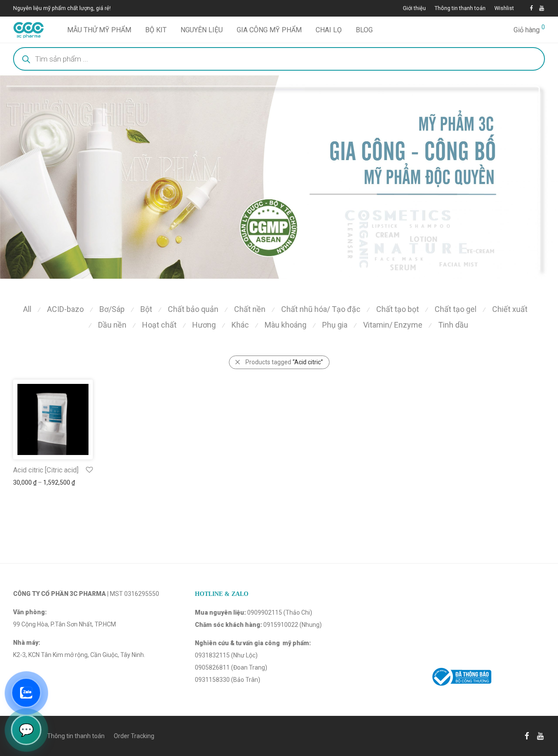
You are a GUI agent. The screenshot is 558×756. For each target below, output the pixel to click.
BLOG (364, 30)
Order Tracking (134, 735)
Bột (146, 309)
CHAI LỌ (329, 30)
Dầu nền (112, 324)
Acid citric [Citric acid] (45, 470)
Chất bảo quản (193, 309)
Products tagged (284, 362)
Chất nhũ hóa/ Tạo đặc (321, 309)
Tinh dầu (453, 324)
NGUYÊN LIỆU (201, 30)
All (27, 309)
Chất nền (249, 309)
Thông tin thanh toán (460, 8)
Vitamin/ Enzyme (392, 324)
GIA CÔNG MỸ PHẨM (269, 30)
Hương (204, 324)
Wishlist (504, 8)
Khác (240, 324)
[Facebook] (531, 8)
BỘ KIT (156, 30)
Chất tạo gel (455, 309)
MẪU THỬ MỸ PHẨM (99, 30)
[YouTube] (542, 8)
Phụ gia (334, 324)
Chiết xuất (509, 309)
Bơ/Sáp (112, 309)
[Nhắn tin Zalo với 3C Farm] (26, 692)
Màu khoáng (285, 324)
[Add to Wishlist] (89, 470)
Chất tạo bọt (397, 309)
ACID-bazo (65, 309)
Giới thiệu (414, 8)
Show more (25, 482)
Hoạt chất (159, 324)
